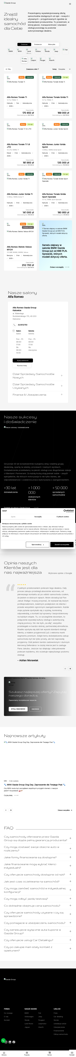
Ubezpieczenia (59, 1027)
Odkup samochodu (61, 1034)
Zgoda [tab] (13, 516)
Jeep (40, 1017)
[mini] (20, 51)
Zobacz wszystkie (64, 810)
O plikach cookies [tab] (63, 516)
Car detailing (58, 1017)
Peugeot (41, 1020)
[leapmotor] (33, 60)
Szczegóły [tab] (38, 516)
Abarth (41, 1027)
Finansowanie (59, 1031)
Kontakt (7, 1020)
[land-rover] (29, 51)
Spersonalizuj (36, 544)
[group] (38, 55)
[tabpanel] (38, 55)
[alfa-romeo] (24, 60)
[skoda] (47, 51)
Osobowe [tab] (24, 44)
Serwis (56, 1020)
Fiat (39, 1013)
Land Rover (29, 1024)
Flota (55, 1013)
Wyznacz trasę (22, 365)
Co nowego (8, 1013)
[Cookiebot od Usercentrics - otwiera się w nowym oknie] (65, 510)
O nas (6, 1017)
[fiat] (65, 51)
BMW (27, 1013)
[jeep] (56, 51)
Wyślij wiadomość (18, 709)
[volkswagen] (38, 51)
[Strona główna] (10, 4)
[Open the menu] (70, 4)
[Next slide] (70, 669)
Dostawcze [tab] (38, 44)
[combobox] (64, 69)
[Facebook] (14, 1042)
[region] (38, 626)
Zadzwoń (35, 709)
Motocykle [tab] (51, 44)
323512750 (22, 325)
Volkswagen (29, 1017)
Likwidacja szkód (60, 1024)
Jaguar (27, 1027)
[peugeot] (42, 60)
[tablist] (38, 44)
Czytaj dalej (8, 795)
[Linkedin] (10, 1042)
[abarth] (51, 60)
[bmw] (11, 51)
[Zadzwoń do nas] (3, 1040)
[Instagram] (6, 1042)
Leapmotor (42, 1024)
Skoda (27, 1020)
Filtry (9, 69)
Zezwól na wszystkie (62, 544)
